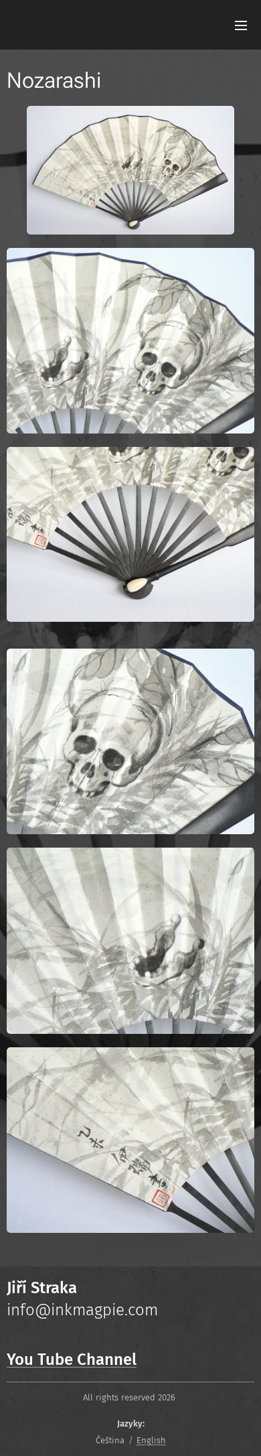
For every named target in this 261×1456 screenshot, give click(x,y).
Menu (241, 24)
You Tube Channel (72, 1359)
